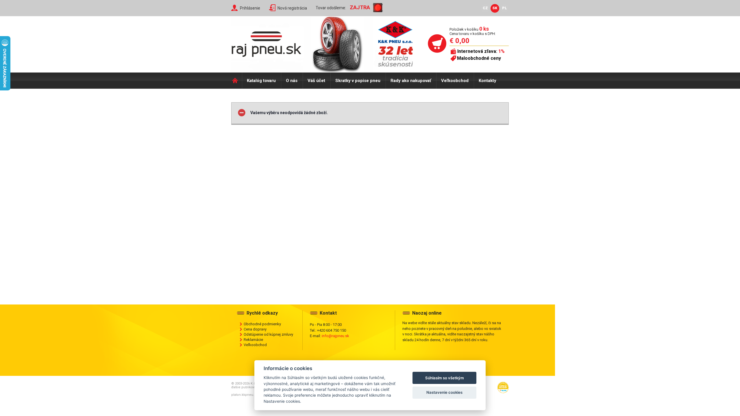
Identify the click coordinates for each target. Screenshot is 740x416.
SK (494, 8)
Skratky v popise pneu (357, 80)
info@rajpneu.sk (335, 336)
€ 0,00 (459, 41)
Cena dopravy (255, 329)
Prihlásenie (250, 8)
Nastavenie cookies (444, 392)
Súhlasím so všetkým (444, 378)
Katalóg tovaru (261, 80)
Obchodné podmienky (262, 324)
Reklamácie (253, 339)
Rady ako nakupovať (411, 80)
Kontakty (487, 80)
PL (504, 8)
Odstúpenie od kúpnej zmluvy (268, 334)
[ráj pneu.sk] (268, 42)
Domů (236, 81)
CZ (485, 8)
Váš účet (316, 80)
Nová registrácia (292, 8)
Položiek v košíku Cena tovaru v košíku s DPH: (472, 31)
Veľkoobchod (455, 80)
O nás (291, 80)
